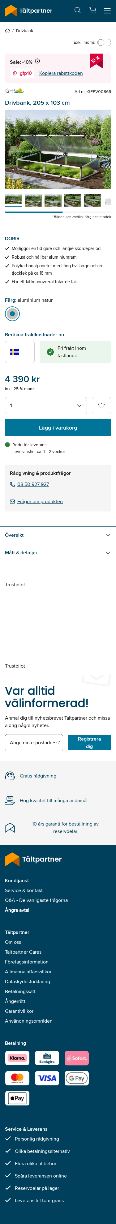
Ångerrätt (15, 1001)
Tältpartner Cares (23, 951)
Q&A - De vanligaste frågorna (36, 900)
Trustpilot (15, 584)
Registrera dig (89, 742)
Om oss (13, 942)
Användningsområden (29, 1020)
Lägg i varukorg (58, 428)
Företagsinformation (27, 961)
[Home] (8, 30)
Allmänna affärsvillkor (28, 971)
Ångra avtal (17, 910)
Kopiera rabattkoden (61, 73)
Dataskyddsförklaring (27, 981)
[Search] (77, 11)
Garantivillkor (19, 1011)
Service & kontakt (24, 890)
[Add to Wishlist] (101, 405)
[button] (92, 10)
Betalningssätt (20, 991)
